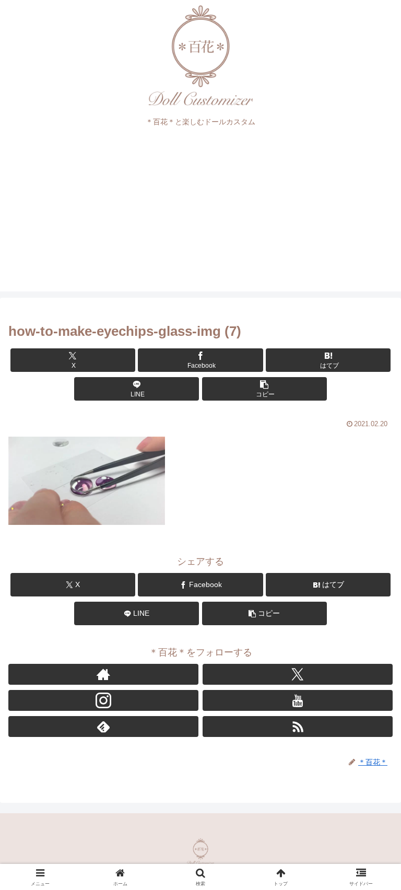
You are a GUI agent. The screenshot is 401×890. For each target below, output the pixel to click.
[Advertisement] (200, 218)
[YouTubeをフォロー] (298, 700)
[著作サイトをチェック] (103, 674)
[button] (264, 389)
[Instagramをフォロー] (103, 700)
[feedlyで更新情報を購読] (103, 726)
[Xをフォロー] (298, 674)
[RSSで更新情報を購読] (298, 726)
